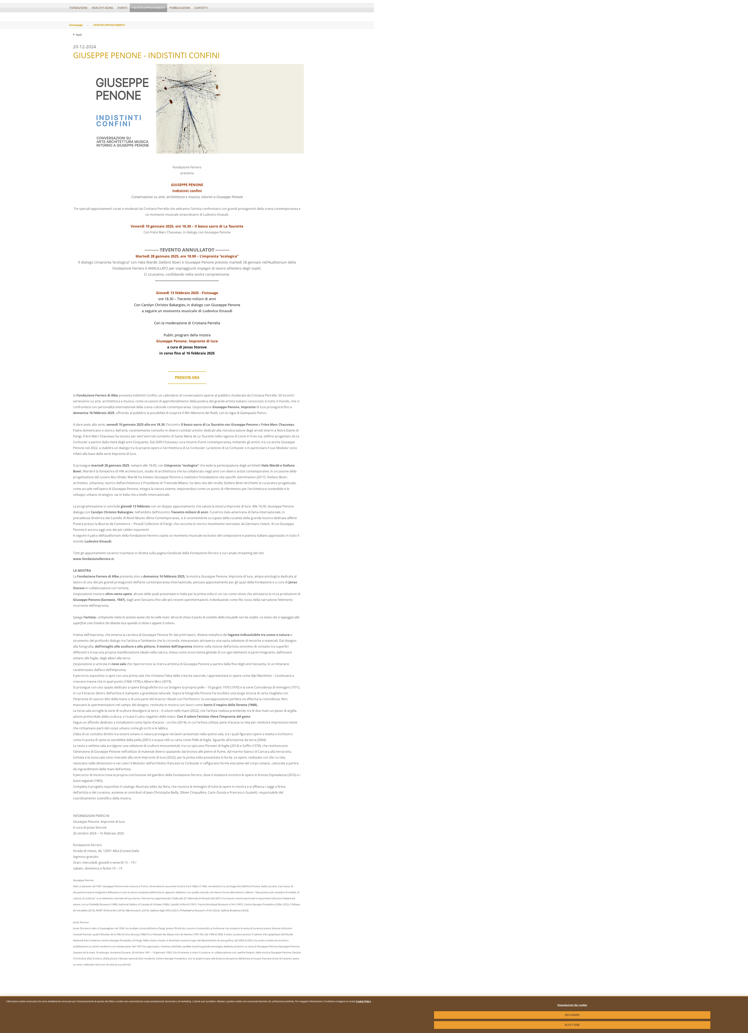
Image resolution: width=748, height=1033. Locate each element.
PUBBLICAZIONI (179, 7)
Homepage (76, 25)
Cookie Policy (363, 1001)
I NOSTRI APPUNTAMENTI (148, 7)
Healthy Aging (102, 7)
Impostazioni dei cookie (572, 1005)
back (79, 34)
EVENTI (122, 7)
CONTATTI (201, 7)
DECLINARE (572, 1015)
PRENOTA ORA (187, 377)
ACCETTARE (572, 1024)
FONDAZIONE (78, 7)
